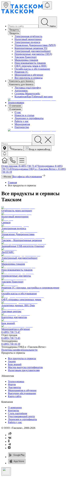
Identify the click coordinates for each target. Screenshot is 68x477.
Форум (12, 384)
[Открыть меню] (21, 161)
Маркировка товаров (26, 60)
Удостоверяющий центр (21, 416)
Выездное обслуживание (22, 393)
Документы (14, 387)
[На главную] (4, 162)
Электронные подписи (27, 42)
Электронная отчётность (28, 36)
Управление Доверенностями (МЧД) (35, 45)
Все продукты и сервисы (29, 77)
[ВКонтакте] (9, 438)
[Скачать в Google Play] (17, 456)
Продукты (14, 29)
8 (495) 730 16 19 (10, 344)
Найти (53, 26)
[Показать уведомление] (4, 154)
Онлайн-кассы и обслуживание (32, 68)
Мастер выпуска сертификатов (25, 367)
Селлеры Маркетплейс (27, 93)
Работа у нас (22, 121)
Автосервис (21, 90)
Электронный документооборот (33, 51)
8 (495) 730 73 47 (10, 332)
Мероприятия (22, 124)
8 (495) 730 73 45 (10, 338)
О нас (18, 112)
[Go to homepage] (27, 7)
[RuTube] (10, 435)
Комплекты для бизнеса (21, 81)
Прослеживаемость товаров (30, 63)
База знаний (14, 364)
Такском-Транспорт (26, 57)
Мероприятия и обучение (29, 74)
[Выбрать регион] (6, 5)
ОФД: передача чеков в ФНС (31, 66)
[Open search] (43, 140)
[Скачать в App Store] (17, 463)
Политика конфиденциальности (19, 349)
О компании (15, 106)
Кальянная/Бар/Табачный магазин (34, 96)
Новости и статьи (24, 115)
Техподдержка (16, 102)
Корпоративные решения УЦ (31, 48)
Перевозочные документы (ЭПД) (33, 54)
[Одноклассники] (9, 441)
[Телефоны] (12, 161)
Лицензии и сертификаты (29, 118)
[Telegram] (9, 444)
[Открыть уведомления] (47, 5)
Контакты (13, 410)
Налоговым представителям (24, 370)
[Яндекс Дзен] (9, 448)
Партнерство (22, 127)
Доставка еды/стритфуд (28, 87)
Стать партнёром (17, 413)
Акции (12, 361)
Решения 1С (21, 71)
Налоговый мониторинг (28, 39)
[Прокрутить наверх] (6, 471)
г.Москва (7, 176)
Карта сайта (14, 396)
